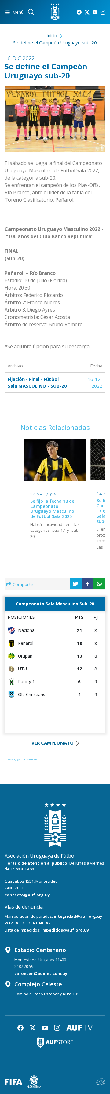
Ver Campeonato (52, 743)
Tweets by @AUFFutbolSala (21, 759)
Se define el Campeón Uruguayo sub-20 (55, 42)
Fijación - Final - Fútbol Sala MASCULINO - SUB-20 (37, 382)
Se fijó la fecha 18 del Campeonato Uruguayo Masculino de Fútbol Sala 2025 (52, 508)
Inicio (51, 35)
